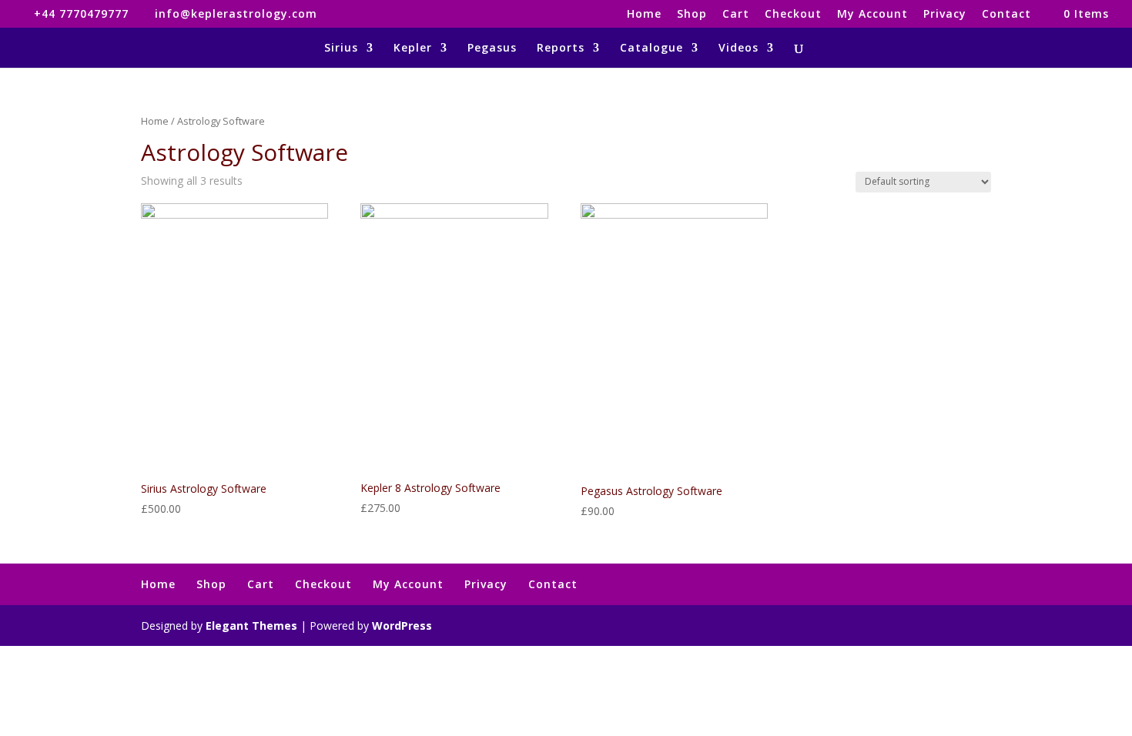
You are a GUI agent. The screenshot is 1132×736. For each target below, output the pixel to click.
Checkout (793, 14)
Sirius (341, 48)
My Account (872, 14)
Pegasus (492, 48)
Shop (692, 14)
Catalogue (651, 48)
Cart (735, 14)
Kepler (413, 48)
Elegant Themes (251, 625)
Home (644, 14)
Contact (1006, 14)
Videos (738, 48)
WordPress (402, 625)
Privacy (944, 14)
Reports (560, 48)
